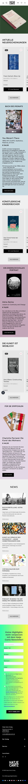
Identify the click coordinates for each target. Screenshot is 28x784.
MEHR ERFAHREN (8, 191)
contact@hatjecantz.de (8, 734)
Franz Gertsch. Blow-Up (12, 76)
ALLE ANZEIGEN (14, 616)
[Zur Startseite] (12, 3)
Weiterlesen (5, 519)
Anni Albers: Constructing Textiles (13, 380)
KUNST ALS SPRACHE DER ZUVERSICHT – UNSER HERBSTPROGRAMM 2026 (11, 539)
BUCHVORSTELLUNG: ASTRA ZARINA (12, 508)
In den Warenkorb (14, 89)
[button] (3, 393)
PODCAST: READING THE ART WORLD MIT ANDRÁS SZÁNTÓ (12, 600)
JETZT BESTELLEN (8, 332)
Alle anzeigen (14, 97)
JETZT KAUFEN (8, 474)
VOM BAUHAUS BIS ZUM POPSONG (10, 570)
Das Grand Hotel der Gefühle (11, 239)
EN (18, 2)
